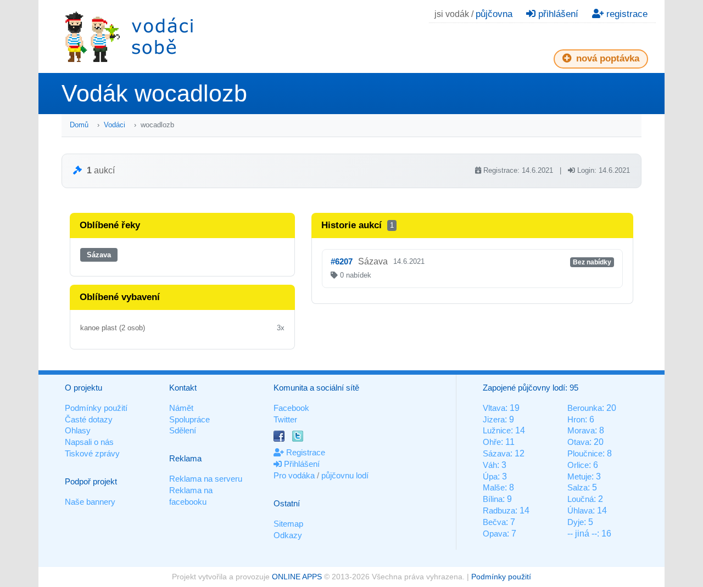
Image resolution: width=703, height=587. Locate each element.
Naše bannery (90, 501)
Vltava (494, 408)
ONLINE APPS (297, 576)
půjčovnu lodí (345, 475)
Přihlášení (301, 464)
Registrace (304, 452)
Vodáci (114, 125)
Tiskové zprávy (92, 453)
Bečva (494, 522)
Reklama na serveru (205, 478)
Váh (490, 465)
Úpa (490, 476)
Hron (576, 419)
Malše (494, 487)
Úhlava (580, 510)
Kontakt (183, 387)
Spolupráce (189, 419)
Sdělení (182, 430)
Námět (181, 408)
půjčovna (494, 14)
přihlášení (556, 14)
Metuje (579, 476)
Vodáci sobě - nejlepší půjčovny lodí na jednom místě (129, 36)
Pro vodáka (294, 475)
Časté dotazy (89, 419)
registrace (626, 14)
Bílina (493, 499)
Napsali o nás (89, 442)
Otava (578, 442)
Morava (581, 430)
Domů (79, 125)
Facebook (291, 408)
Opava (495, 533)
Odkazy (288, 535)
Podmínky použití (96, 408)
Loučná (580, 499)
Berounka (584, 408)
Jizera (494, 419)
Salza (577, 487)
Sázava (99, 255)
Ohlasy (78, 430)
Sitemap (288, 523)
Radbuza (499, 510)
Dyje (575, 522)
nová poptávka (606, 58)
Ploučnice (584, 453)
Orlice (578, 465)
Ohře (492, 442)
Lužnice (497, 430)
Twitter (285, 419)
